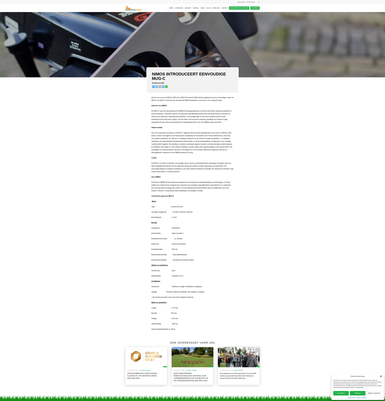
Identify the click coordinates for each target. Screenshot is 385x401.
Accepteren (341, 393)
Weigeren (358, 393)
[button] (381, 376)
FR (259, 2)
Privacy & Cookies (361, 397)
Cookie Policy (351, 397)
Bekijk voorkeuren (374, 393)
